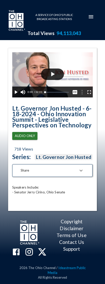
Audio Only (25, 136)
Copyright (72, 221)
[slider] (57, 92)
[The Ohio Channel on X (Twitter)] (42, 252)
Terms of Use (71, 235)
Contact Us (71, 242)
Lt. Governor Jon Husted (63, 157)
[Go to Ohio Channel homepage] (16, 21)
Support (71, 248)
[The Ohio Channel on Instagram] (29, 252)
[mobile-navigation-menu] (91, 17)
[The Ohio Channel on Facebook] (16, 252)
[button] (52, 170)
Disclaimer (71, 228)
